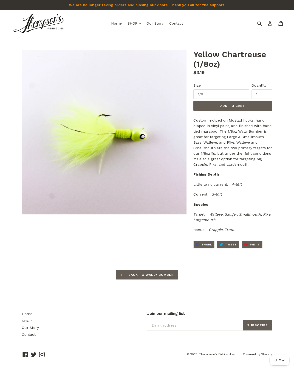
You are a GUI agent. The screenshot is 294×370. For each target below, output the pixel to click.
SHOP (135, 23)
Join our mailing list (166, 313)
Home (116, 23)
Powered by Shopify (257, 354)
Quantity (259, 85)
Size (197, 85)
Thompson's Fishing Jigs (217, 354)
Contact (176, 23)
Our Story (155, 23)
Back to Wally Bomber (150, 274)
